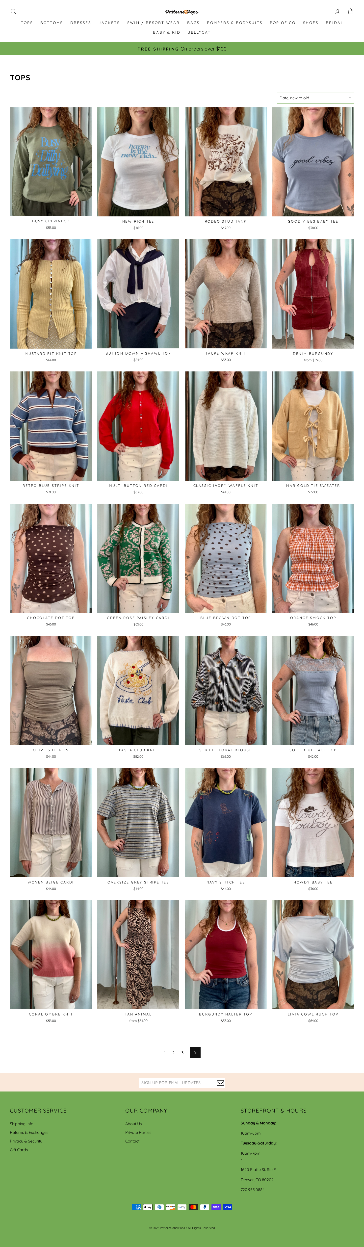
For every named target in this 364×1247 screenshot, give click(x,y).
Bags (193, 22)
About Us (133, 1123)
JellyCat (199, 32)
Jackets (109, 22)
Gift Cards (19, 1149)
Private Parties (138, 1132)
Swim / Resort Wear (153, 22)
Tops (27, 22)
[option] (182, 49)
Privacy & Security (26, 1141)
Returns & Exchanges (29, 1132)
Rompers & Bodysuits (234, 22)
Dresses (80, 22)
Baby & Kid (167, 32)
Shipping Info (21, 1123)
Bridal (334, 22)
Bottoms (51, 22)
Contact (132, 1141)
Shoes (310, 22)
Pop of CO (283, 22)
